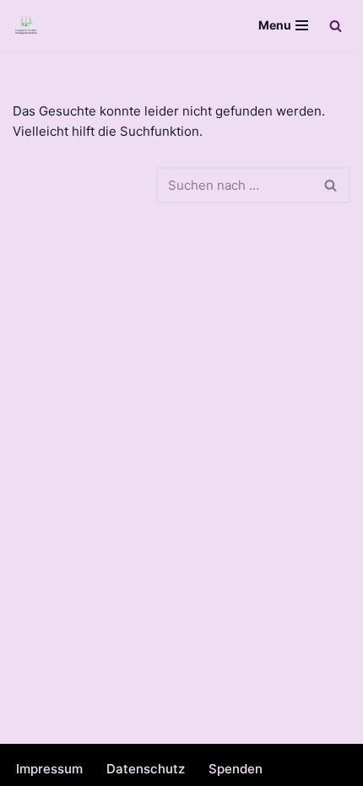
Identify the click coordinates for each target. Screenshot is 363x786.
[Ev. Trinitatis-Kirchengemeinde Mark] (26, 25)
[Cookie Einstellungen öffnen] (30, 764)
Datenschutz (145, 769)
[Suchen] (335, 25)
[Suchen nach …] (84, 185)
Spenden (236, 769)
